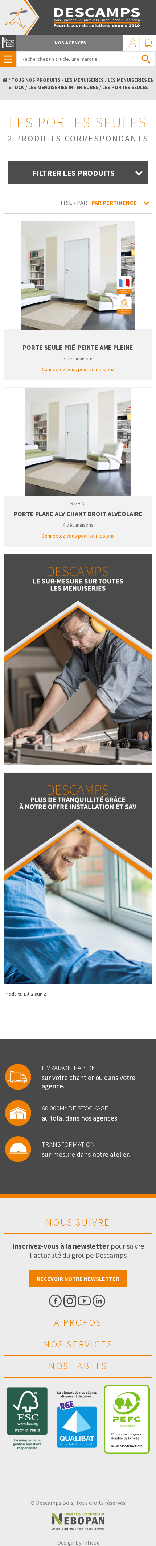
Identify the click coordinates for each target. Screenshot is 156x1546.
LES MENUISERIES (84, 80)
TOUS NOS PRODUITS (36, 80)
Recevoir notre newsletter (78, 1278)
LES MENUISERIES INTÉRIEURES (63, 87)
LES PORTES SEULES (125, 87)
